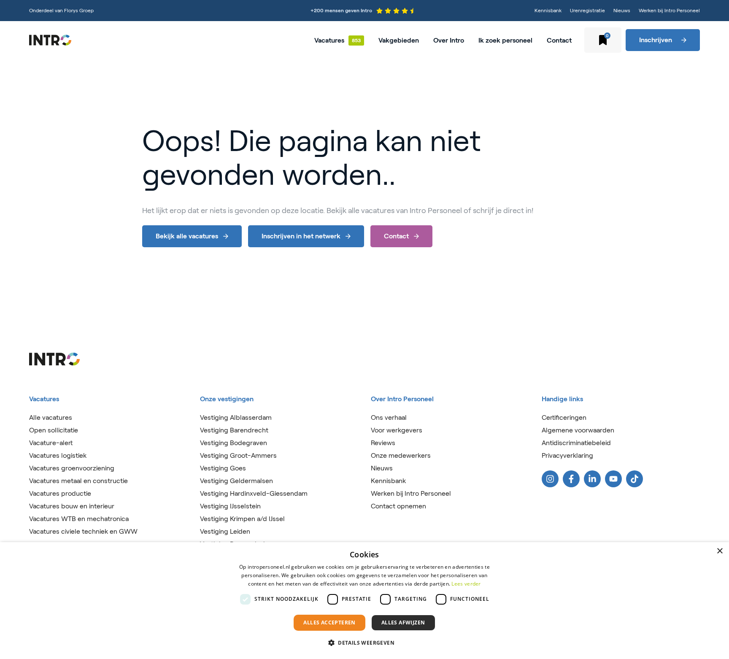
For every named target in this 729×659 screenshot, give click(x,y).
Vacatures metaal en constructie (78, 480)
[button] (364, 643)
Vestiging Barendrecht (234, 430)
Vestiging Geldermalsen (236, 480)
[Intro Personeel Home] (50, 40)
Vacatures (329, 40)
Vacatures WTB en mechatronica (79, 518)
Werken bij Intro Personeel (669, 10)
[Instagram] (550, 478)
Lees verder (466, 583)
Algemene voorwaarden (578, 430)
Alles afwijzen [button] (403, 622)
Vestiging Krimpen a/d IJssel (242, 518)
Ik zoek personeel (505, 40)
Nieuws (621, 10)
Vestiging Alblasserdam (236, 417)
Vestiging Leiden (225, 531)
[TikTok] (634, 478)
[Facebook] (571, 478)
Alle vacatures (50, 417)
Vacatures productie (60, 493)
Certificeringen (564, 417)
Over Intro (448, 40)
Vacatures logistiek (57, 455)
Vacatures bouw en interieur (71, 506)
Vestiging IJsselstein (230, 506)
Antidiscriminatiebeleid (576, 442)
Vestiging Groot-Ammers (238, 455)
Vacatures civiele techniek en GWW (83, 531)
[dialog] (364, 600)
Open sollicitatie (53, 430)
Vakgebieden (398, 40)
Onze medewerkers (401, 455)
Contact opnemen (398, 506)
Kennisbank (548, 10)
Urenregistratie (587, 10)
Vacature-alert (51, 442)
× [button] (719, 551)
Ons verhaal (389, 417)
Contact (559, 40)
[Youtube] (613, 478)
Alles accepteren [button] (329, 622)
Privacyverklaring (567, 455)
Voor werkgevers (396, 430)
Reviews (383, 442)
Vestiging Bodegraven (233, 442)
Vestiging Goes (223, 468)
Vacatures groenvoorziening (71, 468)
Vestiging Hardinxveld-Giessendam (254, 493)
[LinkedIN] (592, 478)
